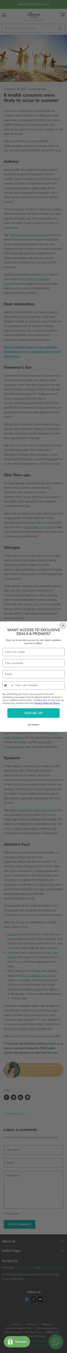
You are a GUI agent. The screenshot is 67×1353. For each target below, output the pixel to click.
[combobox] (8, 685)
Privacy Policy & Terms (46, 702)
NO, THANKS (33, 725)
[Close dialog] (63, 625)
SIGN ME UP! (33, 713)
